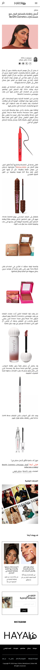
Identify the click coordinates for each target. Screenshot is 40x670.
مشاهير (22, 648)
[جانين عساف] (35, 59)
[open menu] (34, 3)
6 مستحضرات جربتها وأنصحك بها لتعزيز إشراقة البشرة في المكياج (11, 569)
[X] (26, 63)
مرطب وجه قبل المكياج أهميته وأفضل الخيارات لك (28, 568)
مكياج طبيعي (17, 471)
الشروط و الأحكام (21, 658)
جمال (29, 648)
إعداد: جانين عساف (25, 59)
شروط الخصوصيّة (33, 658)
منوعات (15, 648)
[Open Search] (3, 3)
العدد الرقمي (7, 648)
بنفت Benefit (27, 471)
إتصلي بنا (11, 658)
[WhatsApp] (19, 63)
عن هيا (4, 658)
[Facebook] (30, 63)
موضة (35, 648)
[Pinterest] (23, 63)
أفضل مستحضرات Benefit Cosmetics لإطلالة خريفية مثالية (20, 466)
